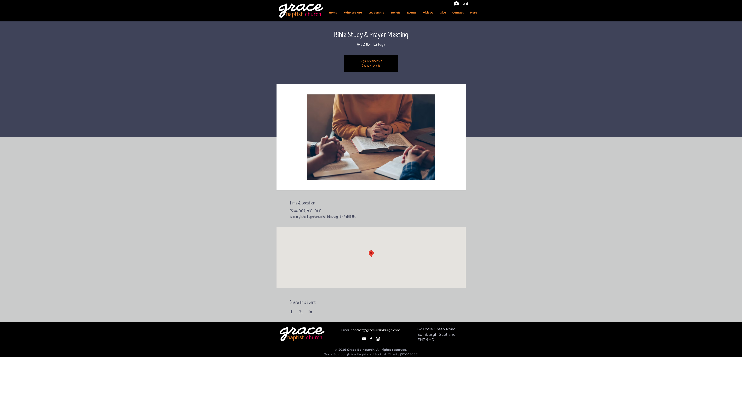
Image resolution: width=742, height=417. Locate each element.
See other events (371, 66)
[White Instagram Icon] (377, 338)
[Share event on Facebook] (291, 311)
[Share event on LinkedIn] (310, 311)
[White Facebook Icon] (371, 338)
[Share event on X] (301, 311)
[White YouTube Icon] (364, 338)
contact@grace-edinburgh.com (375, 330)
